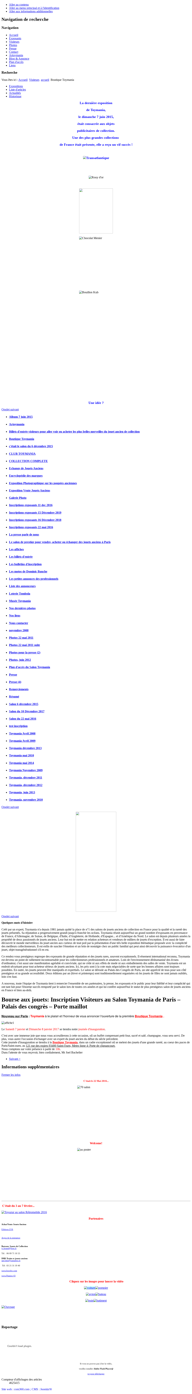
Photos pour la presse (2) (24, 652)
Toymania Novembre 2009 (26, 770)
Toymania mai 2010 (21, 755)
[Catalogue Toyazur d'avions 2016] (90, 1294)
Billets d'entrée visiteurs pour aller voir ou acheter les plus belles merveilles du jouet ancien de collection (74, 431)
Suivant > (14, 1058)
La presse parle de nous (24, 534)
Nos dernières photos (22, 608)
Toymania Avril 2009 (22, 740)
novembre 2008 (18, 630)
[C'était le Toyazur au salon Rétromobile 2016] (24, 1212)
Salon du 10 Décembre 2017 (26, 711)
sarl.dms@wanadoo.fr (11, 1261)
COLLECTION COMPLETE (28, 461)
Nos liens (14, 615)
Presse (12, 48)
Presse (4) (15, 681)
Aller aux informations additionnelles (31, 11)
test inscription (18, 726)
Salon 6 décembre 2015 (23, 704)
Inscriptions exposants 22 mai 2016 (31, 527)
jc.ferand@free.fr (9, 1248)
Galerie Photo (17, 497)
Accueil (13, 35)
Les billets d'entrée (21, 556)
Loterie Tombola (19, 593)
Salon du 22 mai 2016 (22, 718)
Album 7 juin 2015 (21, 416)
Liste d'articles (17, 89)
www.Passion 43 (9, 1276)
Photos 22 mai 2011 (21, 637)
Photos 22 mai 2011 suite (24, 645)
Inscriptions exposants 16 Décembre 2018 (35, 519)
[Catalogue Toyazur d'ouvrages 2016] (96, 1307)
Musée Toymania (20, 600)
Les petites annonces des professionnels (33, 578)
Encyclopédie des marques (26, 475)
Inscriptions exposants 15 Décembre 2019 (35, 512)
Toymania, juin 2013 (22, 792)
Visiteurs (14, 41)
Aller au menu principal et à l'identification (34, 8)
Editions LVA (7, 1229)
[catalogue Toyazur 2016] (101, 1287)
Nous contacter (18, 623)
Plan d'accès (16, 62)
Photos (13, 45)
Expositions (16, 86)
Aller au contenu (19, 4)
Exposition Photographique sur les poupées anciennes (43, 483)
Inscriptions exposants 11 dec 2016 (30, 505)
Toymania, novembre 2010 (26, 799)
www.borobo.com (9, 1271)
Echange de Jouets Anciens (26, 468)
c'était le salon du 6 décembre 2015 (31, 446)
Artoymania (16, 55)
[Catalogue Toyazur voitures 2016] (89, 1287)
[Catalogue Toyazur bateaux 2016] (100, 1294)
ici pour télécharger (96, 1374)
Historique (15, 96)
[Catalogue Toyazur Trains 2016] (89, 1300)
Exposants (15, 38)
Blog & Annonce (19, 58)
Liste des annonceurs (22, 586)
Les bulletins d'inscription (25, 564)
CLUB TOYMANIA (22, 453)
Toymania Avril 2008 (22, 733)
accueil (45, 79)
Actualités (15, 93)
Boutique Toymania (21, 438)
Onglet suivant (10, 409)
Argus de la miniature (11, 1238)
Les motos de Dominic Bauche (28, 571)
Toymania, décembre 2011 (25, 777)
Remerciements (18, 689)
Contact (13, 51)
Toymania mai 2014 (21, 763)
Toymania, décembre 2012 (25, 785)
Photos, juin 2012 (20, 659)
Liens (12, 65)
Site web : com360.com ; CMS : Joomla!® (27, 1389)
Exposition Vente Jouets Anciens (29, 490)
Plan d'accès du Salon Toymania (29, 667)
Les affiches (16, 549)
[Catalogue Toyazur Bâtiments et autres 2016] (100, 1300)
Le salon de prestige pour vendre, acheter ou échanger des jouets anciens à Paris (60, 542)
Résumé (14, 696)
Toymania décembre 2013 (25, 748)
